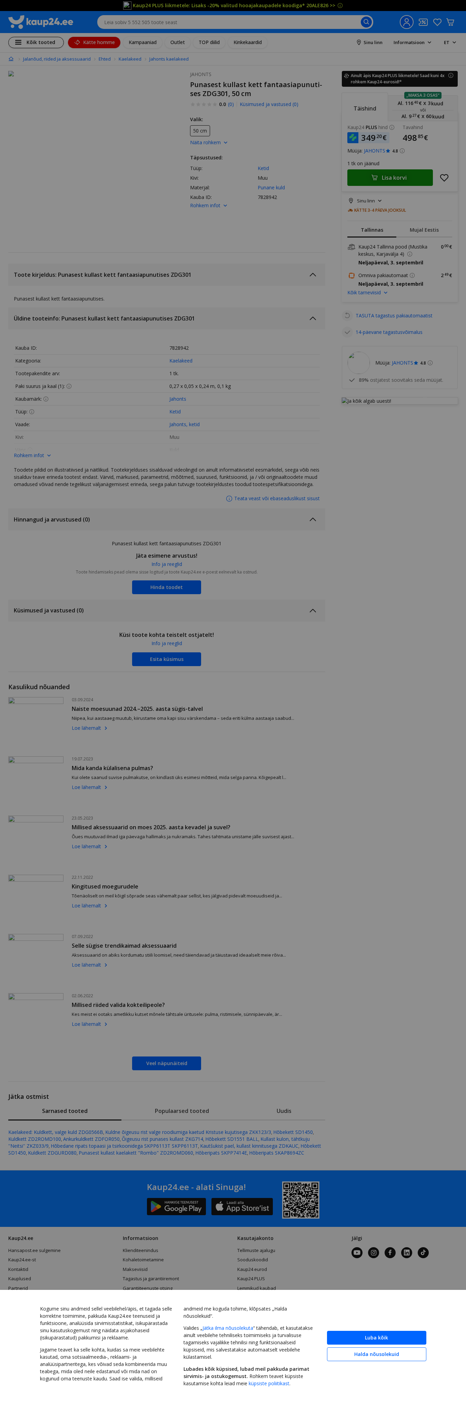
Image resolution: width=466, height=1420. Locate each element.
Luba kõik (376, 1337)
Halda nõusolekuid (376, 1354)
